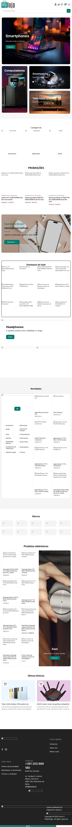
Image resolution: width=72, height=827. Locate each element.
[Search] (68, 11)
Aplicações (23, 425)
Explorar (11, 47)
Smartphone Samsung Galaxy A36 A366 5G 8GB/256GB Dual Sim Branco (28, 627)
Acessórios (9, 425)
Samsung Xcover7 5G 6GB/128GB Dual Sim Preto (28, 601)
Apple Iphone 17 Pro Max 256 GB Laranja (59, 439)
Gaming (8, 438)
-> (33, 81)
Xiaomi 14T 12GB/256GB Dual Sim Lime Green (12, 198)
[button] (55, 4)
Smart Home (24, 442)
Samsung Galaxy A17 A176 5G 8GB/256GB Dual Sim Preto (10, 627)
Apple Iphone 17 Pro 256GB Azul (59, 464)
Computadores (25, 434)
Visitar (14, 80)
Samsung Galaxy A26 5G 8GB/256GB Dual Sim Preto (10, 598)
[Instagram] (6, 749)
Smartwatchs (24, 447)
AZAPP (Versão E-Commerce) (40, 439)
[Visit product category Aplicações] (36, 140)
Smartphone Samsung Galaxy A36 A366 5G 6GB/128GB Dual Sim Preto (9, 657)
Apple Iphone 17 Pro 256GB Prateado (41, 464)
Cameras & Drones (23, 430)
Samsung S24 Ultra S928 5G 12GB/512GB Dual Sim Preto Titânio (61, 491)
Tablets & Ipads (11, 452)
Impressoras (24, 438)
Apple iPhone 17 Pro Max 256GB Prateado (41, 490)
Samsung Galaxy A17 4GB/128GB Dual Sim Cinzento (28, 570)
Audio (8, 429)
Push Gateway (57, 412)
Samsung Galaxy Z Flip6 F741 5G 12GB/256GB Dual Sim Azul (59, 199)
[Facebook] (2, 749)
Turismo (22, 452)
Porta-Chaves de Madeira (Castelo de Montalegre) (28, 656)
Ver (17, 409)
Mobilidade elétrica (9, 442)
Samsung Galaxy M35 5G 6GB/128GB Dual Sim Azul (34, 198)
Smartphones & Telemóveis (9, 195)
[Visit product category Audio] (60, 140)
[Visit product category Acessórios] (12, 140)
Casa (7, 434)
